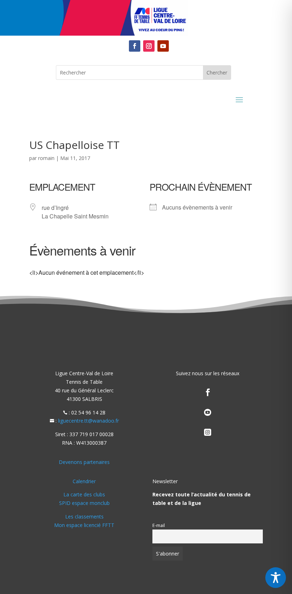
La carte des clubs (84, 494)
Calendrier (84, 481)
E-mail (158, 525)
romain (46, 158)
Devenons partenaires (84, 462)
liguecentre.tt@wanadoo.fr (88, 420)
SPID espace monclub (84, 503)
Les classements (84, 516)
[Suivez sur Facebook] (134, 46)
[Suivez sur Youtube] (163, 46)
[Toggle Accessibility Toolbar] (276, 578)
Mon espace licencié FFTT (84, 525)
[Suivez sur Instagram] (149, 46)
